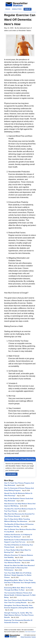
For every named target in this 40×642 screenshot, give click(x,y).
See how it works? (30, 631)
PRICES (7, 9)
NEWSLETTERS (17, 9)
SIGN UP (27, 9)
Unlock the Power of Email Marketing (20, 459)
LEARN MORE (11, 474)
